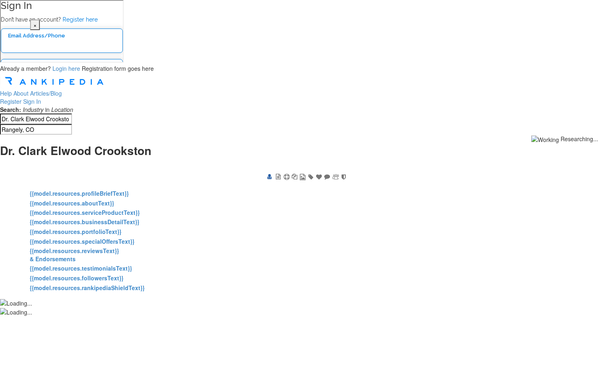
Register (11, 101)
